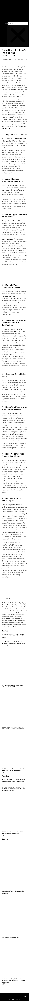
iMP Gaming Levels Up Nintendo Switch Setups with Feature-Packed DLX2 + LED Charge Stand (13, 980)
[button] (6, 23)
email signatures (7, 239)
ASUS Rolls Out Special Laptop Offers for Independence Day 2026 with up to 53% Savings (13, 636)
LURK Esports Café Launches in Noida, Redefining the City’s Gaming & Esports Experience (13, 891)
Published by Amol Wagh (10, 626)
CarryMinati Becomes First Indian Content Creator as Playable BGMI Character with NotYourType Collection (13, 643)
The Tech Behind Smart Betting (10, 937)
